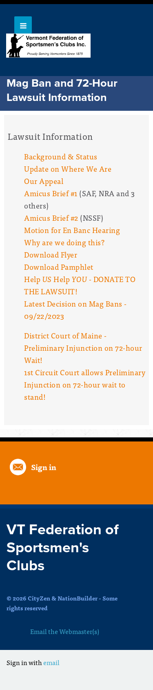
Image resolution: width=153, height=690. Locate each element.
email (51, 662)
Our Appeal (43, 181)
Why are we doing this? (64, 242)
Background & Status (61, 156)
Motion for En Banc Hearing (72, 230)
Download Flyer (50, 254)
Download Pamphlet (58, 267)
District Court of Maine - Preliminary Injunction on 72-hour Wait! (83, 347)
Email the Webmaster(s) (64, 631)
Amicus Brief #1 (51, 193)
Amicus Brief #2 (51, 218)
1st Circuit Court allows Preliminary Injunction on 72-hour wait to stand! (84, 384)
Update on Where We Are (67, 169)
